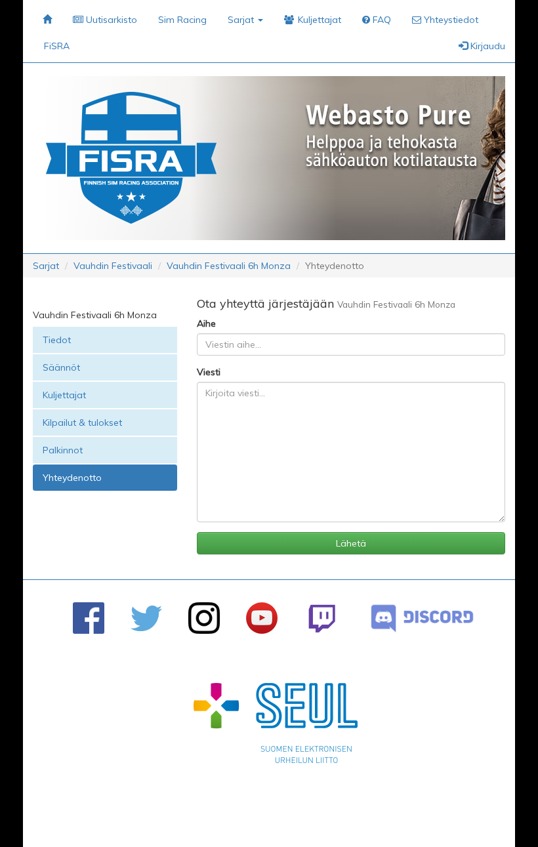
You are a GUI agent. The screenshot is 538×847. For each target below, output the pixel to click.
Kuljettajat (64, 395)
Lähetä (351, 543)
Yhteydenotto (72, 478)
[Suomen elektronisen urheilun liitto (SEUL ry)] (276, 726)
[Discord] (422, 618)
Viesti (208, 372)
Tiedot (57, 340)
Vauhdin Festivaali (112, 266)
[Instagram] (204, 618)
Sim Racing (182, 20)
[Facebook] (88, 618)
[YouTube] (261, 618)
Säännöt (61, 367)
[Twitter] (146, 618)
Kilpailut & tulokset (82, 422)
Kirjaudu (486, 46)
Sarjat (46, 266)
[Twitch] (321, 618)
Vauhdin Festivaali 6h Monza (229, 266)
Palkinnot (63, 450)
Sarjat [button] (242, 20)
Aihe (206, 323)
